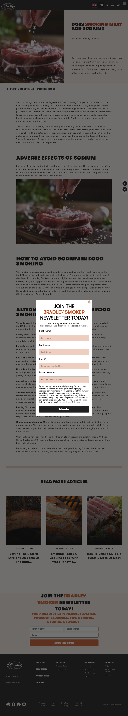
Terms (76, 402)
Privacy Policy (65, 402)
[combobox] (43, 380)
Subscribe (64, 409)
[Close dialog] (90, 302)
